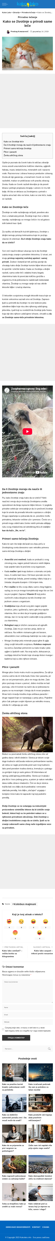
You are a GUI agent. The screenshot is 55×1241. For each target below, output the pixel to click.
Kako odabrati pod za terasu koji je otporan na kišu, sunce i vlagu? (39, 1206)
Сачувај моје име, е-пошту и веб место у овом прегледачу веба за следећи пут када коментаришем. (28, 1029)
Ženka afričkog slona (13, 155)
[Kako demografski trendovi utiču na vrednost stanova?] (40, 1164)
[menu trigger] (5, 4)
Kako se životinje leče (14, 141)
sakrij (31, 136)
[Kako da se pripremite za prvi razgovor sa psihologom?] (14, 1134)
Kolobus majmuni (25, 904)
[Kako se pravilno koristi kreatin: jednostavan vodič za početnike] (14, 1072)
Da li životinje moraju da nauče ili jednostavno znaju (27, 145)
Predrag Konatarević (19, 31)
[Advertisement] (27, 101)
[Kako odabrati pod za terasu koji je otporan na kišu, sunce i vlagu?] (40, 1192)
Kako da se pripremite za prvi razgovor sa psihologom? (13, 1148)
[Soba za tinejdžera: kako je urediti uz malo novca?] (14, 1192)
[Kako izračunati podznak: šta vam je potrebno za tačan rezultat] (40, 1072)
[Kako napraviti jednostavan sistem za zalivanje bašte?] (14, 1164)
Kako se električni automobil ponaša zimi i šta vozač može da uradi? (14, 1117)
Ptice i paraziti (10, 152)
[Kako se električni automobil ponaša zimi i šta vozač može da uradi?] (14, 1103)
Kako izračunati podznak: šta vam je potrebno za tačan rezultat (39, 1087)
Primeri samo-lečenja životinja (17, 148)
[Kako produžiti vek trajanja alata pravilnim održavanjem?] (40, 1103)
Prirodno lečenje (27, 17)
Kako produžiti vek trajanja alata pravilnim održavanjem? (40, 1117)
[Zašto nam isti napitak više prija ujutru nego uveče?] (40, 1134)
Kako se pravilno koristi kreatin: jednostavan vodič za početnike (13, 1087)
